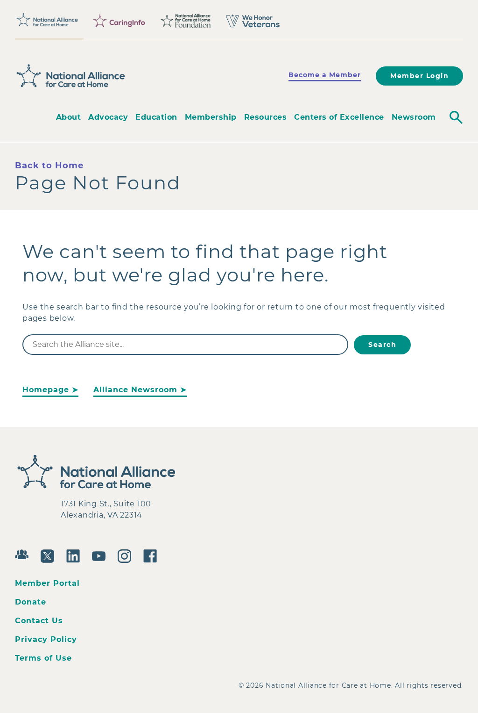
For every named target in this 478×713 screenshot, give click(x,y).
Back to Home (49, 165)
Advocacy (108, 117)
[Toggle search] (456, 117)
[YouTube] (101, 555)
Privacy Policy (46, 639)
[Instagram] (127, 555)
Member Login (419, 76)
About (68, 117)
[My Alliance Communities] (24, 553)
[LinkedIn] (75, 555)
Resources (265, 117)
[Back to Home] (71, 76)
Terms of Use (43, 658)
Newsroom (414, 117)
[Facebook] (152, 555)
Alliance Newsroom (135, 389)
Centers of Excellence (339, 117)
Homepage (45, 389)
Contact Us (39, 620)
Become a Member (324, 75)
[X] (50, 555)
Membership (211, 117)
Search (382, 344)
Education (156, 117)
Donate (30, 602)
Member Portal (47, 583)
